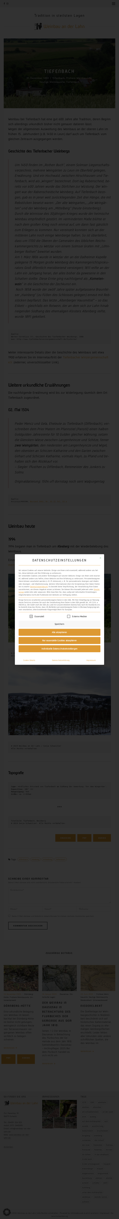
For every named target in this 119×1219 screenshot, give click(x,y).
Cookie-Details (29, 660)
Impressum (91, 660)
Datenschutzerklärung (39, 587)
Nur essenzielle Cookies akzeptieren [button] (59, 640)
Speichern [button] (59, 624)
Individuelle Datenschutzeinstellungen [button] (59, 648)
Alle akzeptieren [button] (59, 632)
